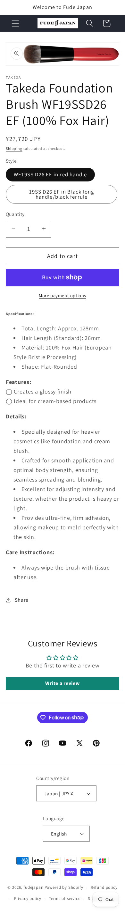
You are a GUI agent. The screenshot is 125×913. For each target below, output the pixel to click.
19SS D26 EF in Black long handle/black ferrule (61, 194)
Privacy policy (28, 898)
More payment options (62, 295)
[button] (15, 23)
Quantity (15, 214)
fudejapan (33, 887)
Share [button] (22, 599)
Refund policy (104, 887)
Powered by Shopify (64, 887)
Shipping (14, 148)
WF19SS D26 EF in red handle (50, 174)
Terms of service (64, 898)
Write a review (62, 683)
